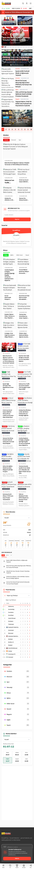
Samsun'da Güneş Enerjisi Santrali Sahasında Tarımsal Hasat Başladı (8, 441)
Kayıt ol (17, 219)
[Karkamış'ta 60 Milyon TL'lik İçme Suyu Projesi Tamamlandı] (29, 47)
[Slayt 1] (10, 64)
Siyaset (27, 255)
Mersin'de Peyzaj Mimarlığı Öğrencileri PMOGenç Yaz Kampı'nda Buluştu (18, 566)
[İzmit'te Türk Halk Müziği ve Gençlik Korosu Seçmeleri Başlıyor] (5, 47)
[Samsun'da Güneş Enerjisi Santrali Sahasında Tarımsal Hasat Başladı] (18, 47)
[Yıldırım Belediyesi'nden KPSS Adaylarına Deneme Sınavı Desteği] (31, 47)
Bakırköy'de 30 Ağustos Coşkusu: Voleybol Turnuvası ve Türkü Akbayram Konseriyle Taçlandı (8, 359)
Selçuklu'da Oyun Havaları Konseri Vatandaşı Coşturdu (17, 572)
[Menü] (30, 3)
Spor (20, 140)
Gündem (6, 140)
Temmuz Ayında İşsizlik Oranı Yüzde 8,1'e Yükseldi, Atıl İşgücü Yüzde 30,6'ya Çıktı (25, 469)
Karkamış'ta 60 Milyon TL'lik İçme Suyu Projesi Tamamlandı (8, 496)
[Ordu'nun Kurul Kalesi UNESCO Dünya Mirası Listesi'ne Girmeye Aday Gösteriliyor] (13, 47)
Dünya (5, 255)
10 (31, 129)
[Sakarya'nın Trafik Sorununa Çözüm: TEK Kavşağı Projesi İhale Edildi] (10, 47)
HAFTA (7, 555)
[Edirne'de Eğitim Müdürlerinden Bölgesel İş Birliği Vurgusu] (23, 47)
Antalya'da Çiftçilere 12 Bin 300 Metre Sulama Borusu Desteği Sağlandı (25, 412)
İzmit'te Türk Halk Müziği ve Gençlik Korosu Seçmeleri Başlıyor (24, 358)
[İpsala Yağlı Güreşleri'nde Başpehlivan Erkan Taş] (8, 47)
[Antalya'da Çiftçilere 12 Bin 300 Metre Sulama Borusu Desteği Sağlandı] (16, 47)
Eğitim (12, 255)
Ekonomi (13, 140)
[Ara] (23, 3)
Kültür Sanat (19, 255)
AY (11, 555)
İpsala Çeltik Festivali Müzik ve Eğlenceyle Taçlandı (16, 561)
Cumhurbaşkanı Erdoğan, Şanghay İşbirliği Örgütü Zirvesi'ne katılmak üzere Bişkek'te (24, 441)
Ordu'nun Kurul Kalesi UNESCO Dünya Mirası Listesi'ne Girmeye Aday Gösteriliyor (8, 413)
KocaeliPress (7, 353)
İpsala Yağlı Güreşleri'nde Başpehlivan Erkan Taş (8, 386)
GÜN (3, 555)
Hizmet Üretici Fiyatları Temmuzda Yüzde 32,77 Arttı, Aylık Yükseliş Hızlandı (16, 122)
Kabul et (17, 858)
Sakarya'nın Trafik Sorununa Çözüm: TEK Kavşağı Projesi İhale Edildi (24, 386)
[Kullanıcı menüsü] (26, 3)
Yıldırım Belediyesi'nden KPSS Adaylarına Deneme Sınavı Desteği (23, 497)
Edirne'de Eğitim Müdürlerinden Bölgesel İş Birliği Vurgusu (8, 469)
